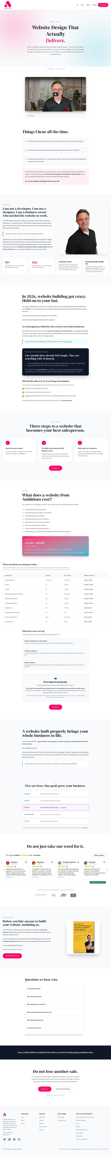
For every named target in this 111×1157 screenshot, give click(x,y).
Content (41, 1120)
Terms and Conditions (81, 1139)
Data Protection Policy (81, 1130)
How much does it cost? (34, 1028)
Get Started (103, 5)
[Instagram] (19, 1139)
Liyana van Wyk (62, 1120)
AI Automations (43, 1127)
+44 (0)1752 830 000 (8, 1133)
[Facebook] (4, 1139)
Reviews (41, 1130)
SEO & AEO (42, 1117)
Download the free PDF (12, 956)
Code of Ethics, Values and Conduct (85, 1117)
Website (41, 1123)
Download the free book (63, 1089)
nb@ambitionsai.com (59, 1095)
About (88, 5)
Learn (82, 5)
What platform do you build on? (36, 1004)
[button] (107, 869)
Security (78, 1127)
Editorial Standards (81, 1120)
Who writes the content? (34, 997)
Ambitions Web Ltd (77, 1149)
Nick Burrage (61, 1117)
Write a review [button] (98, 855)
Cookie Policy (79, 1136)
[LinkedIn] (9, 1139)
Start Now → (55, 468)
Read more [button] (9, 877)
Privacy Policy (79, 1133)
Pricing (94, 5)
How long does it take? (33, 989)
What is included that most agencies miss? (39, 1012)
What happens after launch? (35, 1020)
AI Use (77, 1123)
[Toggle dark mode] (77, 4)
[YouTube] (14, 1139)
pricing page (81, 552)
